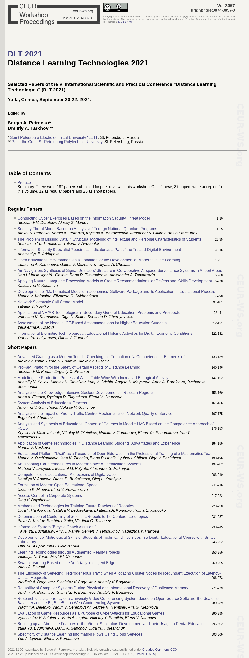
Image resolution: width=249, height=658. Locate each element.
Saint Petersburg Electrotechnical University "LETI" (54, 137)
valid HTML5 (146, 654)
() (125, 21)
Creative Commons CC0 (159, 649)
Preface (24, 182)
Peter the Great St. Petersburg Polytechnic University (57, 142)
